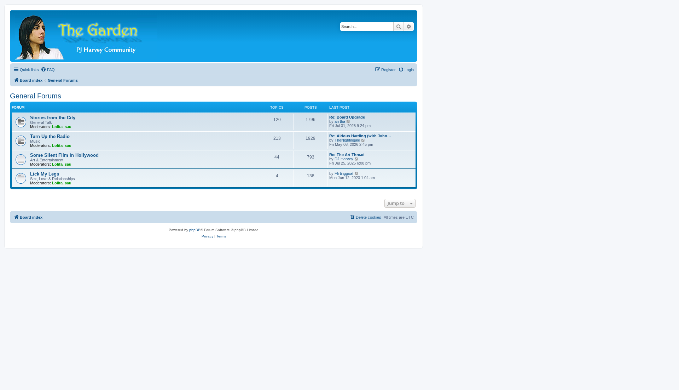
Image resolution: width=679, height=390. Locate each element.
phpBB (195, 230)
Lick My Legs (44, 174)
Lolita (57, 127)
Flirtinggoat (344, 173)
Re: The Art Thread (347, 155)
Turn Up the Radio (50, 136)
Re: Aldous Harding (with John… (360, 136)
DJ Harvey (344, 159)
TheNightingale (347, 140)
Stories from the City (52, 117)
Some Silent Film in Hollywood (64, 155)
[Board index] (87, 36)
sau (68, 127)
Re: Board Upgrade (347, 117)
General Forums (35, 96)
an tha (340, 121)
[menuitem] (48, 69)
